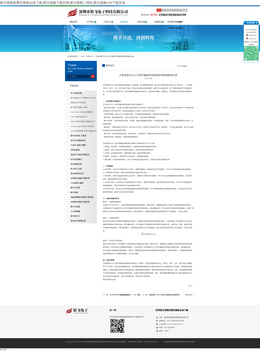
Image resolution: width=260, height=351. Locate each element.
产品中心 (107, 22)
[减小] (188, 66)
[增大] (193, 66)
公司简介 (90, 22)
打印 (178, 66)
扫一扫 (113, 310)
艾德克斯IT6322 (108, 104)
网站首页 (73, 22)
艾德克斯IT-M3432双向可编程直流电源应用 (164, 295)
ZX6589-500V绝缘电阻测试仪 (120, 295)
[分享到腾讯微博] (79, 321)
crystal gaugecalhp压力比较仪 (82, 126)
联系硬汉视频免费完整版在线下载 (175, 25)
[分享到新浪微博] (75, 321)
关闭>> (191, 286)
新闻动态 (124, 22)
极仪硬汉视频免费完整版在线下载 (167, 85)
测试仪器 (112, 279)
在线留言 (158, 22)
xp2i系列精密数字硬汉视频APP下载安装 (80, 131)
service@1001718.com (174, 10)
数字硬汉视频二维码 (79, 107)
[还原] (190, 66)
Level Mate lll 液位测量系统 (82, 112)
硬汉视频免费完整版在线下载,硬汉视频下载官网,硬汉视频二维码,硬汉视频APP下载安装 (62, 2)
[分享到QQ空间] (71, 321)
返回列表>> (189, 295)
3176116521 (252, 39)
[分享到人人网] (83, 321)
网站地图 (132, 342)
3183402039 (252, 35)
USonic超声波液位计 (79, 117)
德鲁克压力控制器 (78, 103)
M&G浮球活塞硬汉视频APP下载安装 (80, 122)
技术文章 (141, 22)
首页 (83, 56)
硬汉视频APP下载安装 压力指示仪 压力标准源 (80, 98)
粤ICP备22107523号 (151, 342)
